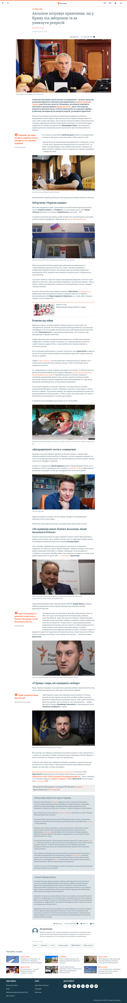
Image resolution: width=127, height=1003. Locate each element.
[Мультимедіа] (115, 3)
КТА (110, 3)
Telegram (54, 779)
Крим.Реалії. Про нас (42, 985)
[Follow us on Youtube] (74, 986)
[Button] (74, 37)
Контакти (38, 992)
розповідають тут (84, 291)
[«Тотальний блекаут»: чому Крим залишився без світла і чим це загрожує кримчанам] (90, 969)
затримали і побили (75, 468)
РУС (105, 3)
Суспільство (37, 9)
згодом (90, 821)
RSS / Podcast (10, 996)
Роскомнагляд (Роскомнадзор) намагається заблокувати (53, 772)
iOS (49, 790)
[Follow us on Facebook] (65, 986)
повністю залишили (64, 813)
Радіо (8, 989)
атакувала (54, 802)
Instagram (62, 779)
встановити (41, 781)
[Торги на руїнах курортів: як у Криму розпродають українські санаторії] (51, 959)
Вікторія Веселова (38, 28)
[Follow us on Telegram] (78, 986)
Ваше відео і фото (12, 985)
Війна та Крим (25, 957)
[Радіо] (121, 3)
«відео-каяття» (44, 361)
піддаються (47, 832)
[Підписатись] (96, 986)
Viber (70, 779)
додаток (79, 787)
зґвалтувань (77, 855)
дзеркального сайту (39, 776)
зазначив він (65, 556)
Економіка (62, 957)
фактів (56, 859)
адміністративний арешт (76, 219)
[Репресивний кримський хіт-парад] (43, 309)
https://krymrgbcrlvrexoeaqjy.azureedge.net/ (64, 776)
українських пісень (63, 107)
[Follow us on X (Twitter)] (69, 986)
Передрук (38, 989)
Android (56, 790)
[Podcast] (91, 986)
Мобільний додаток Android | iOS (17, 992)
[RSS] (87, 986)
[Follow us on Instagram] (83, 986)
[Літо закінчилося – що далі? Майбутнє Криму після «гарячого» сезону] (12, 969)
